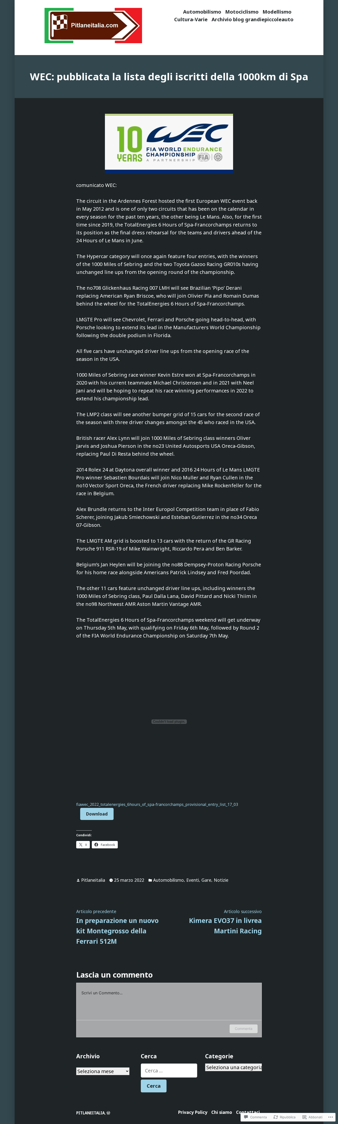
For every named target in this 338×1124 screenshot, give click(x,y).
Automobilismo (202, 11)
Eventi (192, 880)
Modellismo (277, 11)
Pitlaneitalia (93, 880)
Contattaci (248, 1112)
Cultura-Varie (191, 19)
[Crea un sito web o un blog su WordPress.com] (108, 1112)
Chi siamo (221, 1112)
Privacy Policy (192, 1112)
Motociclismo (242, 11)
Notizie (221, 880)
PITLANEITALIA (90, 1112)
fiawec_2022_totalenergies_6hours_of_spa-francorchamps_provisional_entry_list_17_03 (157, 804)
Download (97, 814)
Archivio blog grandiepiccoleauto (252, 19)
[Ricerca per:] (169, 1070)
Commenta (243, 1028)
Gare (206, 880)
